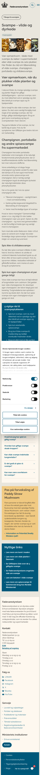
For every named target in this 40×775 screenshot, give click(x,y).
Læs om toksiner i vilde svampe (19, 578)
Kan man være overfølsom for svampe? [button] (15, 473)
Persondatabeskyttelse (15, 760)
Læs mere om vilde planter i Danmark (18, 558)
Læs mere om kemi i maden (18, 552)
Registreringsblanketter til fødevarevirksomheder (14, 726)
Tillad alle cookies (20, 415)
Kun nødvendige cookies (20, 429)
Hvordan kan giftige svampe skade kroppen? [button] (16, 447)
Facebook (9, 680)
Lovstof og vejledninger (13, 708)
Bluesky (8, 691)
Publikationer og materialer (15, 715)
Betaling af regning (10, 648)
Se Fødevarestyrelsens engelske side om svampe (20, 572)
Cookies (9, 755)
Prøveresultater (10, 718)
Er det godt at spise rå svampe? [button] (13, 465)
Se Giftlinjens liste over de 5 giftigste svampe (18, 565)
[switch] (34, 385)
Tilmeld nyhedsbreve (12, 722)
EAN (4, 646)
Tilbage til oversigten (11, 17)
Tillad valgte (20, 422)
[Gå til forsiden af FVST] (14, 5)
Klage (8, 768)
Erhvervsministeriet (12, 739)
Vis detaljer (28, 408)
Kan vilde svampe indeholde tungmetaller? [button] (16, 456)
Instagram (9, 684)
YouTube (8, 694)
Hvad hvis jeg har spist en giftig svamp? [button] (15, 438)
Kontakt (7, 745)
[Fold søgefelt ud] (32, 5)
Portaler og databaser (13, 711)
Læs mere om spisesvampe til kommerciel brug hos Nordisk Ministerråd (19, 584)
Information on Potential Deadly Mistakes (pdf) (19, 534)
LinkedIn (8, 677)
